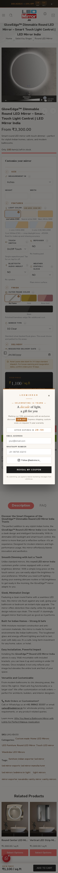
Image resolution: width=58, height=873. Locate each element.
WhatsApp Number (16, 447)
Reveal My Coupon (29, 469)
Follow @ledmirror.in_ (31, 460)
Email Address (14, 436)
